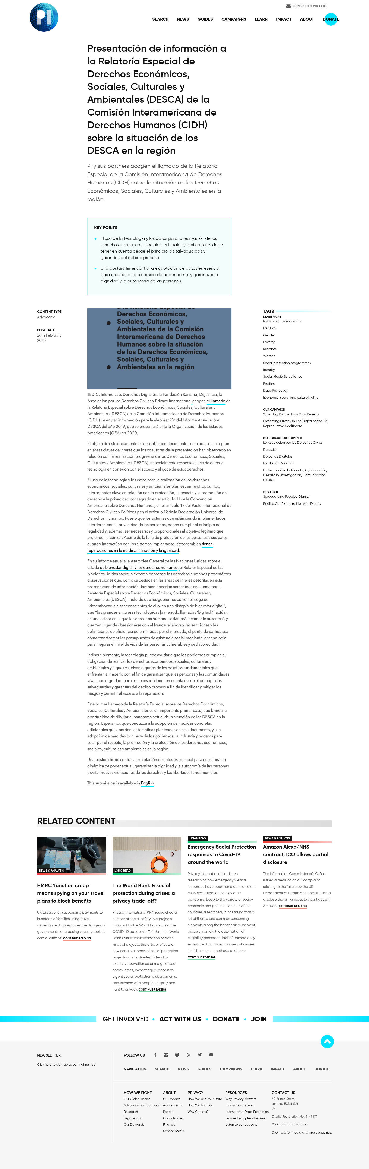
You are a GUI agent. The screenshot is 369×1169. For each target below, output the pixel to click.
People (168, 1112)
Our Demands (134, 1125)
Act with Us (180, 1019)
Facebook (155, 1055)
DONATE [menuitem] (331, 19)
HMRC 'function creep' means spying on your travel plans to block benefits (71, 893)
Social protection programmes (287, 363)
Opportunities (173, 1118)
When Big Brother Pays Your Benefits (291, 414)
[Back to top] (327, 1041)
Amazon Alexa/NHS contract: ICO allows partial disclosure (295, 854)
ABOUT (299, 1069)
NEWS (183, 1069)
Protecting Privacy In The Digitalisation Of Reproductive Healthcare (295, 423)
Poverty (269, 342)
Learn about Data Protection (247, 1112)
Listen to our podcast (241, 1125)
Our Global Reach (137, 1099)
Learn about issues (239, 1105)
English (147, 783)
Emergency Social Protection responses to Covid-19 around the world (222, 854)
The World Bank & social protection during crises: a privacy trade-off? (144, 893)
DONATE (321, 1069)
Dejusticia (270, 450)
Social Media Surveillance (282, 377)
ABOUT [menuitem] (307, 19)
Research (131, 1112)
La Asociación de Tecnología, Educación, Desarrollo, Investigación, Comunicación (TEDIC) (295, 475)
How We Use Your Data (205, 1099)
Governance (172, 1105)
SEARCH (162, 1069)
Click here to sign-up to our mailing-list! (66, 1065)
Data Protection (275, 390)
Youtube (211, 1055)
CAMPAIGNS (231, 1069)
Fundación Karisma (278, 463)
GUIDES (204, 1069)
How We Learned (200, 1105)
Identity (269, 370)
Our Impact (171, 1099)
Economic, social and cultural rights (290, 397)
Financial (169, 1125)
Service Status (174, 1131)
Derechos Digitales (277, 456)
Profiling (269, 384)
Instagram (166, 1055)
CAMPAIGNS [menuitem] (233, 19)
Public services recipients (282, 321)
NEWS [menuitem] (183, 19)
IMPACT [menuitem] (283, 19)
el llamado (216, 401)
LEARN (256, 1069)
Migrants (270, 349)
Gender (269, 335)
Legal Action (133, 1118)
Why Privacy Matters (240, 1099)
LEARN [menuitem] (261, 19)
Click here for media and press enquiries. (302, 1132)
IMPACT (278, 1069)
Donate (226, 1019)
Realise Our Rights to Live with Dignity (292, 504)
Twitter (200, 1055)
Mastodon (177, 1055)
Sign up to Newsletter (310, 6)
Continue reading (77, 938)
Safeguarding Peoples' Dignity (286, 497)
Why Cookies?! (198, 1112)
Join (258, 1019)
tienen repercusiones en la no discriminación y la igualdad (150, 547)
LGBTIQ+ (270, 328)
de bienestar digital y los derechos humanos (138, 567)
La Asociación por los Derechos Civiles (292, 442)
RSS (188, 1055)
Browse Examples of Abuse (245, 1118)
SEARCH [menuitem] (160, 19)
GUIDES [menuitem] (205, 19)
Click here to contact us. (289, 1124)
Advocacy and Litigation (142, 1105)
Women (269, 356)
